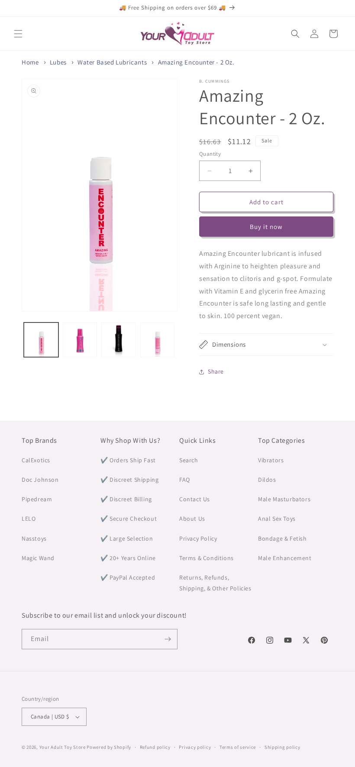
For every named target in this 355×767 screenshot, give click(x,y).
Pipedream (37, 499)
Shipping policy (282, 747)
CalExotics (36, 460)
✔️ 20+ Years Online (128, 558)
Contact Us (194, 499)
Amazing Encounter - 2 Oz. (196, 62)
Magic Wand (38, 558)
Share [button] (216, 371)
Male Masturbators (284, 499)
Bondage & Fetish (282, 538)
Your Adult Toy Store (62, 747)
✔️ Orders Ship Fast (128, 460)
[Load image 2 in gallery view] (80, 339)
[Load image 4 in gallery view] (157, 339)
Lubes (58, 62)
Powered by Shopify (109, 747)
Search (188, 460)
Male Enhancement (285, 558)
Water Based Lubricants (112, 62)
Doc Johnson (40, 479)
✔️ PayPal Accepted (127, 577)
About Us (192, 518)
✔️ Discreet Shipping (129, 479)
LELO (29, 518)
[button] (18, 33)
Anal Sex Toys (277, 518)
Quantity (210, 154)
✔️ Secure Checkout (128, 518)
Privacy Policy (198, 538)
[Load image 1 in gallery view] (41, 339)
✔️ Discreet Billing (126, 499)
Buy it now (266, 226)
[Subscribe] (167, 639)
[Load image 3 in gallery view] (118, 339)
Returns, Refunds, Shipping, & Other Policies (215, 583)
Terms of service (237, 747)
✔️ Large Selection (126, 538)
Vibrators (271, 460)
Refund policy (155, 747)
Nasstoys (34, 538)
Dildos (267, 479)
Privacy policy (195, 747)
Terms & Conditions (206, 558)
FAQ (184, 479)
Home (30, 62)
